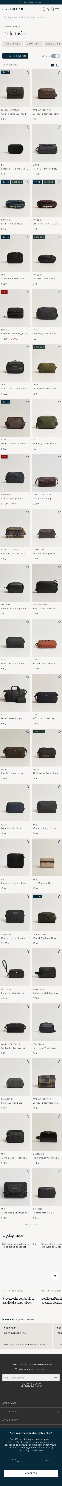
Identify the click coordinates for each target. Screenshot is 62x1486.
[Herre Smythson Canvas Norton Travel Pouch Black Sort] (15, 912)
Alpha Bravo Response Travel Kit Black (13, 1157)
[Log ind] (44, 9)
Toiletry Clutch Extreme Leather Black (45, 993)
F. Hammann (38, 550)
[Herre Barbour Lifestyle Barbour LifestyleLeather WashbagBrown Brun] (47, 88)
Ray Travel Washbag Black (43, 1048)
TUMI (3, 275)
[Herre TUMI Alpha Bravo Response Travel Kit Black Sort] (15, 1132)
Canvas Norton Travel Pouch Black (12, 938)
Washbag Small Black (44, 333)
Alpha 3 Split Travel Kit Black (13, 388)
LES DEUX (5, 605)
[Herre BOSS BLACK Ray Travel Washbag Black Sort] (47, 1022)
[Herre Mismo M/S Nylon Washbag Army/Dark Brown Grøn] (15, 748)
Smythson (6, 495)
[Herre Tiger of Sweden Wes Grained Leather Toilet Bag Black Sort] (47, 583)
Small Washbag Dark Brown (44, 553)
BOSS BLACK (38, 1044)
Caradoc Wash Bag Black (14, 333)
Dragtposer (33, 44)
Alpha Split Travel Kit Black (12, 278)
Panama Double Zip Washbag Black (43, 1212)
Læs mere (37, 1450)
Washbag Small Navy (12, 828)
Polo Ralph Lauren (42, 495)
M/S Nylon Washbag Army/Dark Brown (12, 773)
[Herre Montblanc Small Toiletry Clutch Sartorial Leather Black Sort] (15, 967)
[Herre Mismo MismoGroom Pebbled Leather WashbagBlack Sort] (47, 143)
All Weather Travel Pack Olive (45, 388)
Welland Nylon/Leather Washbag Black (13, 1048)
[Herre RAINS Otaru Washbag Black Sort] (15, 638)
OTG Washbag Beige (43, 883)
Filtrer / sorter (13, 56)
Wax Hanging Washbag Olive (13, 113)
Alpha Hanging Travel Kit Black (14, 1212)
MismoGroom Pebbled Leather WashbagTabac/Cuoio (44, 663)
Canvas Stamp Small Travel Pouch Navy (12, 498)
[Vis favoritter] (47, 9)
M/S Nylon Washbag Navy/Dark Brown (43, 718)
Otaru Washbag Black (12, 663)
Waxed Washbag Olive (44, 938)
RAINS (35, 330)
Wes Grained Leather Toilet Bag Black (44, 608)
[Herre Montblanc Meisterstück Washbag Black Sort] (47, 1132)
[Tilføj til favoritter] (27, 72)
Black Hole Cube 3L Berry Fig (46, 223)
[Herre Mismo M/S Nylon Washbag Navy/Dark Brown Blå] (47, 693)
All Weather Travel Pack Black (45, 773)
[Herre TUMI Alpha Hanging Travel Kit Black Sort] (15, 1187)
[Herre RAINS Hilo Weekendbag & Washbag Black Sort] (15, 693)
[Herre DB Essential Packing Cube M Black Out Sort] (15, 857)
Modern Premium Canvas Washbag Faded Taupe (14, 443)
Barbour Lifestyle (10, 110)
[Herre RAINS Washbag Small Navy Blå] (15, 802)
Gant (3, 440)
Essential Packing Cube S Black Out (15, 168)
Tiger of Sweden (41, 605)
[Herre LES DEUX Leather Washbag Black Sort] (15, 583)
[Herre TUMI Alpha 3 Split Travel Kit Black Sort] (15, 363)
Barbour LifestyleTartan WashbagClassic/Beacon (14, 553)
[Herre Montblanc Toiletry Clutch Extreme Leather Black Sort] (47, 967)
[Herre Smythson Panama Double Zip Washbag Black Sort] (47, 1187)
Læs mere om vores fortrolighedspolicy (31, 1385)
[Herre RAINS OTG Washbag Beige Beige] (47, 857)
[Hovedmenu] (57, 9)
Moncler (5, 330)
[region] (31, 1336)
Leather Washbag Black (13, 608)
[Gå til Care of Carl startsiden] (13, 9)
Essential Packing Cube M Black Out (13, 883)
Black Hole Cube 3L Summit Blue (11, 223)
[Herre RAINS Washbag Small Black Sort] (47, 308)
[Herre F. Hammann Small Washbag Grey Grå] (15, 1077)
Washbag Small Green (44, 443)
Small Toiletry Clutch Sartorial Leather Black (13, 993)
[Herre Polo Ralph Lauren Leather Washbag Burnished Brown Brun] (47, 473)
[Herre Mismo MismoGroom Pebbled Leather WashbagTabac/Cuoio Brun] (47, 638)
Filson (36, 385)
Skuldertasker (13, 44)
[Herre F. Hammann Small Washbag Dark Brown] (47, 528)
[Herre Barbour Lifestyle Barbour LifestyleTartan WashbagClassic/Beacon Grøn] (15, 528)
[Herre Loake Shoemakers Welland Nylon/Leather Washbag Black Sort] (15, 1022)
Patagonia (6, 220)
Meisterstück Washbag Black (45, 1157)
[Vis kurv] (52, 9)
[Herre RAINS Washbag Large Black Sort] (47, 802)
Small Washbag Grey (12, 1102)
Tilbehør (6, 27)
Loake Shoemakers (10, 1044)
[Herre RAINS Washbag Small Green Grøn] (47, 418)
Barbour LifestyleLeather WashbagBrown (46, 113)
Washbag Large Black (44, 828)
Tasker (16, 27)
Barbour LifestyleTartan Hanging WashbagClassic (46, 1102)
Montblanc (6, 989)
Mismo (36, 165)
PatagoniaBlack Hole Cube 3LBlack (44, 278)
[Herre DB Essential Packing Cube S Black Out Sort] (15, 143)
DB (2, 165)
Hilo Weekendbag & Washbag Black (11, 718)
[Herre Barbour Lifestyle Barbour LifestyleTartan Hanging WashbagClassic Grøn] (47, 1077)
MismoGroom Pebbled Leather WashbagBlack (45, 168)
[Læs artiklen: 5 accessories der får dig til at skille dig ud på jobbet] (19, 1275)
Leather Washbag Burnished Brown (42, 498)
